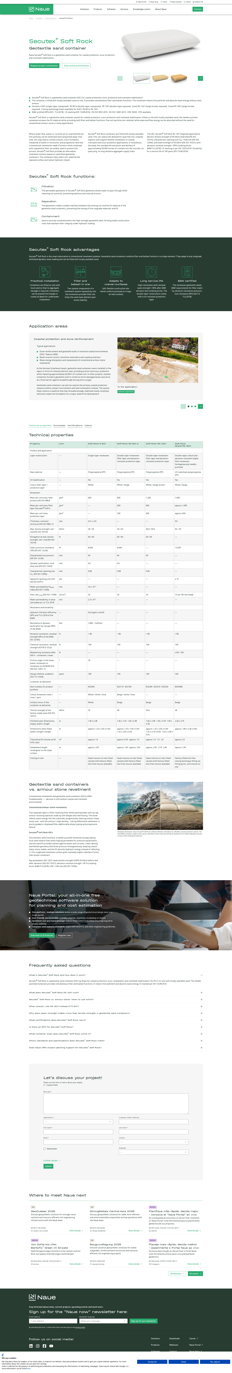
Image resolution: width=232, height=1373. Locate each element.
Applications (49, 1117)
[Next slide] (200, 78)
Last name (123, 1127)
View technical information (76, 65)
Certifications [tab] (75, 425)
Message (48, 1092)
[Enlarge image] (199, 826)
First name (48, 1127)
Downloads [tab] (59, 425)
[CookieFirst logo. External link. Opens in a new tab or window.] (3, 1355)
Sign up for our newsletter (143, 1321)
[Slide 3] (195, 406)
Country (122, 1138)
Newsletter (52, 1148)
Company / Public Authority (129, 1117)
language (122, 1148)
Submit (48, 1166)
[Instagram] (38, 1346)
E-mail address (34, 1317)
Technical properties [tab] (40, 425)
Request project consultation (44, 65)
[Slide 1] (188, 406)
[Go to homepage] (39, 9)
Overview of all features (42, 935)
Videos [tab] (88, 425)
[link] (66, 18)
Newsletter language (87, 1317)
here (29, 1368)
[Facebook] (44, 1346)
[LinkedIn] (31, 1346)
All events (194, 1273)
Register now (64, 935)
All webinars (175, 1273)
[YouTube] (51, 1346)
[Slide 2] (192, 406)
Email (46, 1138)
